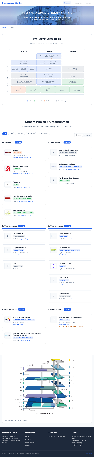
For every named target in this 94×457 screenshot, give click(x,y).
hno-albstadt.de (63, 285)
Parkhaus (88, 3)
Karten (79, 135)
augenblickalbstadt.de (23, 187)
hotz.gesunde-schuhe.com (25, 201)
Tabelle (88, 135)
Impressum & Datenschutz (56, 436)
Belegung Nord (77, 3)
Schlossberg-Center (12, 3)
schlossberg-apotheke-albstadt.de (23, 173)
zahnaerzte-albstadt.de (72, 169)
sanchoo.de (88, 453)
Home (4, 27)
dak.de (22, 269)
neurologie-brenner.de (72, 239)
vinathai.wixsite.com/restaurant (22, 157)
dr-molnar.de (62, 255)
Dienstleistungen (43, 133)
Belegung (67, 3)
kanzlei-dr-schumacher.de (74, 299)
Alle (5, 133)
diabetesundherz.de (64, 324)
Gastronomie (31, 133)
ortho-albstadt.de (25, 340)
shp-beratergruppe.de (26, 239)
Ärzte (11, 133)
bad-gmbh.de (17, 255)
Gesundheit (20, 133)
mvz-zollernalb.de (18, 324)
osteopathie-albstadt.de (24, 215)
